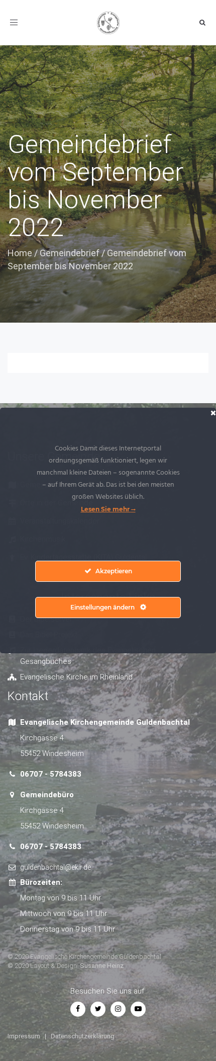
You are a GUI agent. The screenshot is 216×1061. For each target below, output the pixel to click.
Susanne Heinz (102, 965)
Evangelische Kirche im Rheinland (76, 676)
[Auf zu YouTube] (138, 1008)
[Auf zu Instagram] (118, 1008)
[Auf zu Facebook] (77, 1008)
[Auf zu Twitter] (97, 1008)
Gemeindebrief (69, 253)
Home (20, 253)
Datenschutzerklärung (83, 1036)
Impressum (24, 1036)
